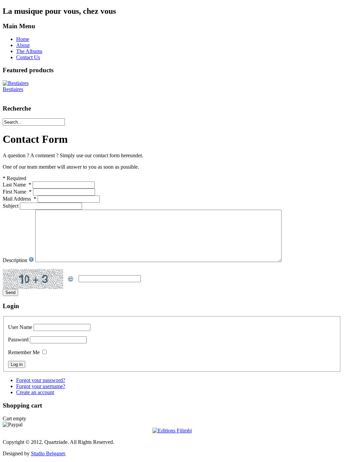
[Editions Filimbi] (172, 430)
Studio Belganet (48, 453)
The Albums (29, 51)
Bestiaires (13, 89)
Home (22, 39)
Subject (11, 206)
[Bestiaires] (16, 83)
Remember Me (24, 352)
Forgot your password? (40, 380)
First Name (17, 192)
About (23, 45)
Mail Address (19, 199)
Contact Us (28, 57)
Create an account (35, 392)
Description (16, 260)
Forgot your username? (40, 386)
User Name (20, 327)
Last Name (17, 184)
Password (18, 339)
